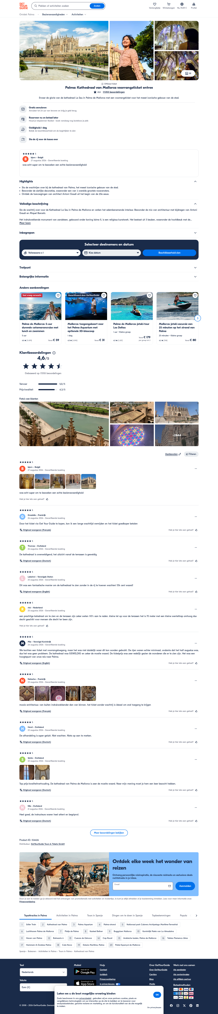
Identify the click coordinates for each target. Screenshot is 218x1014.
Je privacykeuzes (107, 984)
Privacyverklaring (27, 901)
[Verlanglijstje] (154, 4)
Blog (151, 979)
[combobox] (60, 6)
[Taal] (182, 4)
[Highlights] (195, 181)
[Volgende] (197, 318)
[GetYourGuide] (23, 6)
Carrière (153, 974)
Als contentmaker (181, 974)
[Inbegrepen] (195, 233)
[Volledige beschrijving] (195, 204)
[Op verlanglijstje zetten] (58, 295)
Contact (103, 969)
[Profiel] (193, 4)
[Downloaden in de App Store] (85, 983)
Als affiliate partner (182, 979)
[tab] (35, 916)
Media (152, 984)
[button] (109, 92)
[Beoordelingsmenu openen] (196, 469)
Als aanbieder (179, 969)
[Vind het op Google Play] (85, 972)
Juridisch (103, 974)
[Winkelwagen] (168, 4)
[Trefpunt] (195, 267)
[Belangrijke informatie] (195, 276)
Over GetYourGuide (158, 969)
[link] (40, 318)
